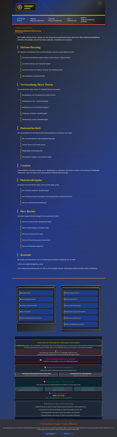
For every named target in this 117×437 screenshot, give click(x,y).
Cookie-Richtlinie (71, 299)
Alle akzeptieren (50, 433)
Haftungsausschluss (73, 293)
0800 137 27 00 (58, 395)
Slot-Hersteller (71, 20)
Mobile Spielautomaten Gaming (87, 19)
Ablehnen (66, 433)
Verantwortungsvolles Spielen (75, 311)
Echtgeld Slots (21, 20)
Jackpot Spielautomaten (55, 20)
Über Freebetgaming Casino (75, 324)
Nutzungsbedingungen (73, 305)
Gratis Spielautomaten (37, 20)
